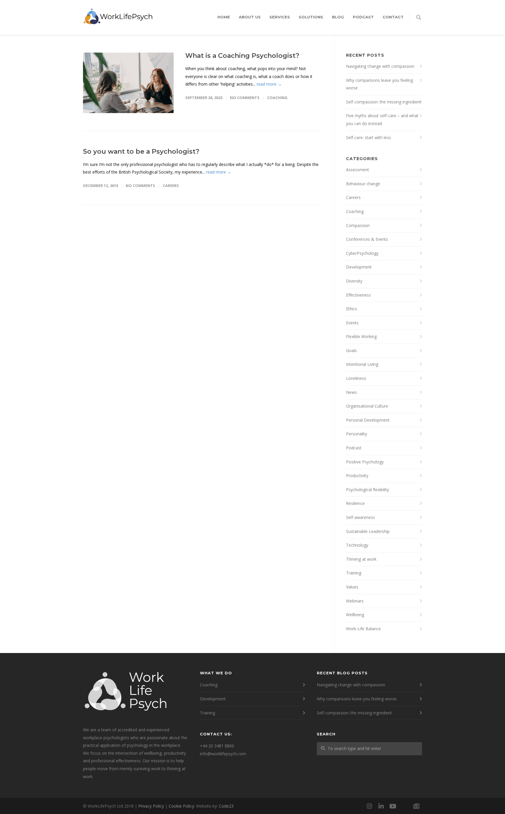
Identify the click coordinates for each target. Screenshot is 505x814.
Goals (351, 350)
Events (352, 322)
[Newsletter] (416, 806)
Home (223, 17)
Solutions (311, 17)
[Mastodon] (404, 806)
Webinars (355, 601)
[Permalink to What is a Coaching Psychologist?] (128, 83)
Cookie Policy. (182, 806)
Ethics (351, 308)
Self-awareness (360, 517)
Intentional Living (362, 364)
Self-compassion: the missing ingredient (383, 102)
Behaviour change (363, 183)
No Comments (245, 97)
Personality (356, 434)
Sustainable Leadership (368, 531)
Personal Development (368, 420)
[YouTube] (393, 806)
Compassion (358, 225)
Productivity (357, 475)
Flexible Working (361, 336)
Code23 (226, 806)
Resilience (355, 503)
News (351, 392)
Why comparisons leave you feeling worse (379, 84)
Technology (357, 545)
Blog (338, 17)
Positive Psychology (365, 462)
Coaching (277, 97)
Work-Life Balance (363, 628)
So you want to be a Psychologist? (141, 151)
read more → (269, 84)
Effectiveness (358, 295)
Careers (171, 185)
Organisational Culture (367, 406)
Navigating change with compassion (380, 66)
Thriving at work (361, 559)
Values (352, 587)
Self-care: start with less (368, 137)
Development (359, 267)
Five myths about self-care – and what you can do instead (382, 119)
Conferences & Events (367, 239)
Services (279, 17)
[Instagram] (369, 806)
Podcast (363, 17)
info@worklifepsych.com (223, 753)
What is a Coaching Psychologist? (242, 56)
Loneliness (356, 378)
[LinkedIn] (381, 806)
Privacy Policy (151, 806)
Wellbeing (355, 614)
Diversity (354, 281)
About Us (250, 17)
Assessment (357, 169)
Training (353, 573)
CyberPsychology (362, 253)
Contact (393, 17)
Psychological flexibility (367, 489)
